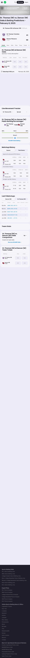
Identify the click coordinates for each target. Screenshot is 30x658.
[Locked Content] (15, 138)
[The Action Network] (5, 2)
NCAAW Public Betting (14, 140)
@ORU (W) (10, 208)
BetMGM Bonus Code (7, 647)
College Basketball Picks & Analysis (10, 596)
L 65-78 (15, 211)
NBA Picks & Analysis (7, 592)
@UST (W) (10, 211)
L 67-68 (15, 208)
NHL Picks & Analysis (7, 601)
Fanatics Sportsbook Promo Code (10, 645)
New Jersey (5, 619)
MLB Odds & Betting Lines (8, 582)
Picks (16, 45)
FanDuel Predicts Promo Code (9, 653)
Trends (25, 45)
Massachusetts (5, 630)
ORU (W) (9, 218)
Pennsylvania (5, 622)
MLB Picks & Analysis (7, 599)
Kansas (3, 633)
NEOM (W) (10, 215)
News (8, 45)
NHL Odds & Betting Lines (8, 584)
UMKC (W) (10, 205)
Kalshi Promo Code (6, 656)
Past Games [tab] (21, 150)
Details (3, 45)
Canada (4, 639)
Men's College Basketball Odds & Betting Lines (13, 578)
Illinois (3, 624)
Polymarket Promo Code (8, 651)
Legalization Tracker (7, 606)
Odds (12, 45)
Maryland (4, 613)
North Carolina (5, 635)
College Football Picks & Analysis (10, 594)
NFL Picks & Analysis (7, 590)
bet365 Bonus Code (7, 649)
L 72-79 (15, 218)
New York (4, 608)
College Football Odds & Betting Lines (11, 576)
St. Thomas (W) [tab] (21, 199)
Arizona (4, 615)
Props (20, 45)
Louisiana (4, 611)
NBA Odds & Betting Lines (8, 573)
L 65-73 (15, 205)
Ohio (3, 628)
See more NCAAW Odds (14, 242)
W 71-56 (15, 215)
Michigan (4, 626)
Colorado (4, 617)
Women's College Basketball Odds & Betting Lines (14, 580)
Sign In (26, 2)
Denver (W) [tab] (8, 199)
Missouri (4, 637)
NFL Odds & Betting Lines (8, 571)
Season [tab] (8, 150)
